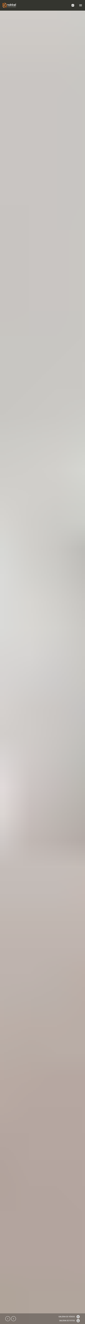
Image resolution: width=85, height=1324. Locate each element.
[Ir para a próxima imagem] (13, 1318)
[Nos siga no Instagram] (72, 5)
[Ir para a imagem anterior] (7, 1318)
